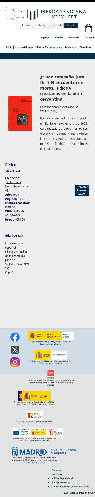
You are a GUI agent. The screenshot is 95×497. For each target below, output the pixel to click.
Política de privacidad (62, 478)
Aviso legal (57, 474)
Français (89, 37)
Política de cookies (61, 482)
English (59, 37)
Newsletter (86, 47)
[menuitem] (9, 47)
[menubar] (49, 47)
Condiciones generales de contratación (71, 486)
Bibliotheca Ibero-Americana (16, 184)
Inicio (9, 47)
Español (45, 37)
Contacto (56, 470)
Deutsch (74, 37)
